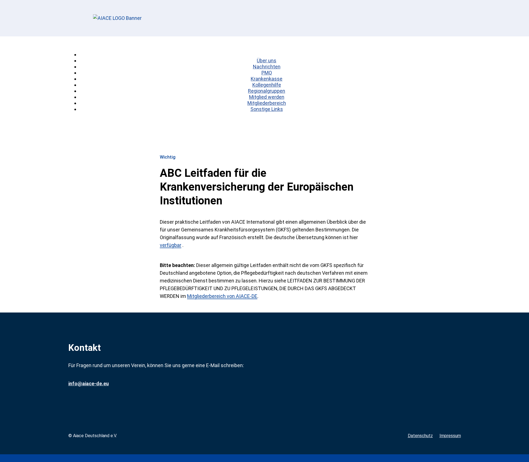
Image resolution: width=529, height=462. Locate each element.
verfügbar (170, 245)
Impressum (450, 435)
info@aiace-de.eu (88, 383)
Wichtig (168, 157)
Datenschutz (420, 435)
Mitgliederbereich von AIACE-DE (222, 296)
